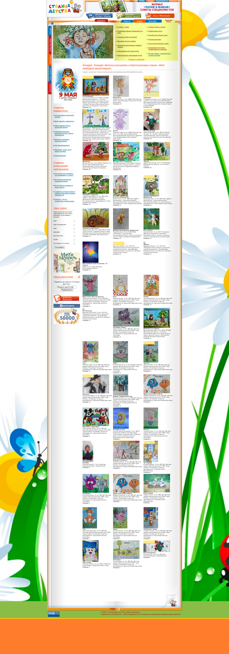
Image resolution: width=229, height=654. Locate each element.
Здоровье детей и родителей (127, 37)
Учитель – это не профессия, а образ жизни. (64, 200)
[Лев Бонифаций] (96, 95)
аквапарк (57, 232)
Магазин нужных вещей (132, 15)
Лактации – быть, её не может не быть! (63, 150)
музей (56, 239)
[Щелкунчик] (96, 160)
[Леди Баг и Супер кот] (126, 459)
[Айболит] (157, 160)
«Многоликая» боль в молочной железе (63, 126)
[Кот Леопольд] (84, 309)
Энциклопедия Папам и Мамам (103, 15)
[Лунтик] (121, 129)
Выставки (152, 21)
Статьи (139, 21)
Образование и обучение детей (128, 51)
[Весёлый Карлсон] (157, 551)
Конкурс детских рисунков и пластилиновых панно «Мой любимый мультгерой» (120, 72)
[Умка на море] (90, 561)
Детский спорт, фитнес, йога (157, 35)
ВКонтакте (165, 15)
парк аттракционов (60, 224)
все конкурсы (92, 72)
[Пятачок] (151, 428)
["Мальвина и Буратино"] (96, 193)
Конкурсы (101, 21)
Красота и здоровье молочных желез (62, 140)
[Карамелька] (121, 96)
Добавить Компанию (67, 298)
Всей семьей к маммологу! (64, 121)
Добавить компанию (136, 59)
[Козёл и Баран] (157, 492)
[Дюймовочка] (151, 196)
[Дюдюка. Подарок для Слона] (120, 395)
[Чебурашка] (151, 96)
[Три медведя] (151, 461)
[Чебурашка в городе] (151, 528)
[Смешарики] (96, 492)
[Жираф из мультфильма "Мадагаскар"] (121, 229)
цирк (55, 220)
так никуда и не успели (61, 243)
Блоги (155, 15)
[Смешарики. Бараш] (126, 326)
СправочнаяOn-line (168, 21)
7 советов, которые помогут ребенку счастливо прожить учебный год (65, 193)
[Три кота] (151, 362)
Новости (127, 21)
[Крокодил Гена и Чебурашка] (126, 160)
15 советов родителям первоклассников (63, 180)
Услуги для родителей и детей (158, 43)
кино (55, 228)
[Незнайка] (88, 461)
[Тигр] (90, 528)
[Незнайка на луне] (121, 428)
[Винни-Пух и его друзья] (157, 327)
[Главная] (64, 18)
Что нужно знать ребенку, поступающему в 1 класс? (64, 174)
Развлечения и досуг (155, 31)
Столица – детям (123, 27)
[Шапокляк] (96, 393)
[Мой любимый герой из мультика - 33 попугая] (90, 262)
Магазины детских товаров (126, 41)
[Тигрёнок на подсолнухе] (96, 227)
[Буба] (120, 295)
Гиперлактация (60, 155)
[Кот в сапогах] (151, 229)
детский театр (58, 236)
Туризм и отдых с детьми (156, 27)
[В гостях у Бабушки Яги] (120, 196)
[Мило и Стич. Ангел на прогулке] (90, 295)
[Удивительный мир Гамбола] (157, 393)
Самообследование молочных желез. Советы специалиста (64, 133)
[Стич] (91, 362)
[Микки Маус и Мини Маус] (96, 425)
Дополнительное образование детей (129, 55)
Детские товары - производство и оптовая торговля (159, 54)
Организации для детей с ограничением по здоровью (157, 48)
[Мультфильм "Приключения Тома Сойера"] (96, 126)
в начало (85, 72)
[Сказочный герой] (151, 129)
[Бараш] (120, 528)
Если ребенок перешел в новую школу (64, 186)
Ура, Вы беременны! (62, 145)
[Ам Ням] (151, 295)
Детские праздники (154, 39)
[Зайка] (120, 362)
